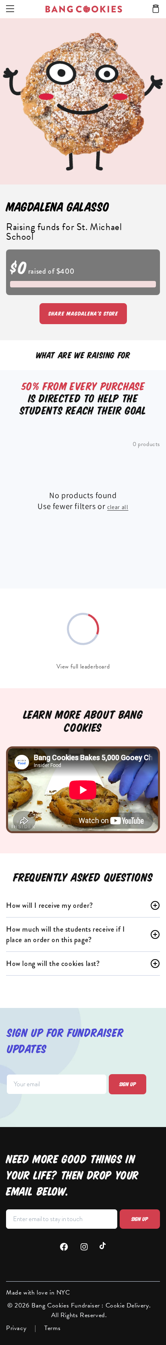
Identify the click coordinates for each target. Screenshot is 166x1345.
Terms (52, 1328)
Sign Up (139, 1219)
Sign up (127, 1084)
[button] (155, 9)
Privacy (16, 1328)
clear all (117, 507)
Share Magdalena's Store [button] (83, 313)
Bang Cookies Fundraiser (66, 1305)
